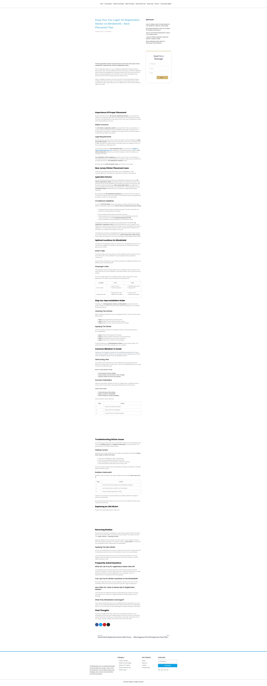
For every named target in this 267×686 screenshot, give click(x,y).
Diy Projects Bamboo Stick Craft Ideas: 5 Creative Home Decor (158, 29)
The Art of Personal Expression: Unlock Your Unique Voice (158, 33)
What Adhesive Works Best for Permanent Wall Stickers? (155, 42)
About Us (157, 3)
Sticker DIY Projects (129, 3)
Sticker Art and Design (118, 3)
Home (101, 3)
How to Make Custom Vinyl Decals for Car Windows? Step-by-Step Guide (158, 25)
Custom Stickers (108, 3)
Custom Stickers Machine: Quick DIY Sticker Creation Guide (157, 37)
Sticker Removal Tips (141, 3)
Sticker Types (150, 3)
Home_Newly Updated (166, 3)
